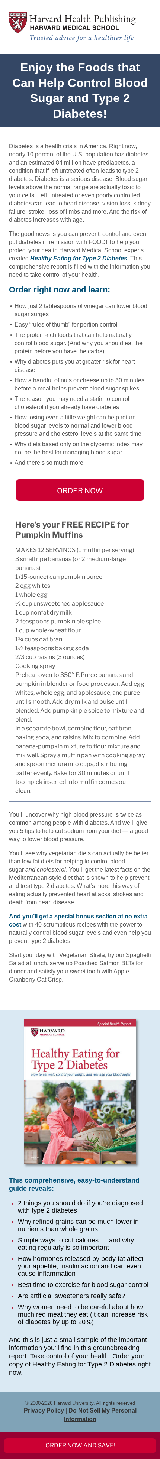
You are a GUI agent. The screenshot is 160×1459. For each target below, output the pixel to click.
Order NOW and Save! (80, 1445)
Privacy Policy (44, 1410)
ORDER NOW (80, 490)
